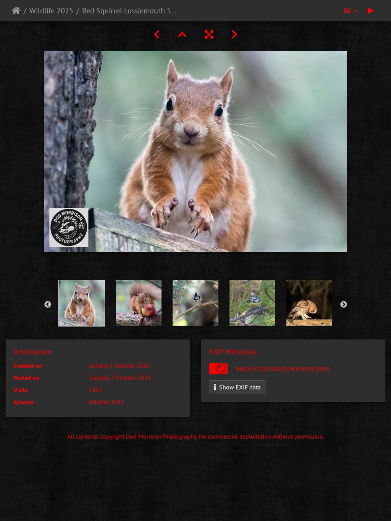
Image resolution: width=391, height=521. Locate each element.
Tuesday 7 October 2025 (120, 377)
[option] (81, 303)
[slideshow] (370, 10)
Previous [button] (48, 305)
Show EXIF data (239, 387)
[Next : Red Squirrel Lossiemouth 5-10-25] (234, 34)
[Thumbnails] (182, 34)
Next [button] (343, 305)
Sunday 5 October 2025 (119, 365)
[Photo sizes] (350, 10)
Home (16, 10)
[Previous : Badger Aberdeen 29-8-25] (156, 34)
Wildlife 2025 (51, 11)
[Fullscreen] (209, 34)
